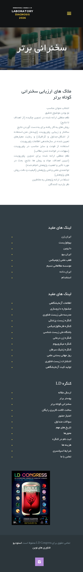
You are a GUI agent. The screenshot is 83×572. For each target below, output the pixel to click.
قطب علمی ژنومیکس (60, 260)
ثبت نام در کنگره (61, 439)
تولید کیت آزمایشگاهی (58, 367)
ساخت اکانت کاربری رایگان (56, 410)
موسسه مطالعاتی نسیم (59, 266)
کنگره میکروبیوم (62, 344)
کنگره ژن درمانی (62, 338)
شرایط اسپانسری (62, 451)
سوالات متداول (62, 422)
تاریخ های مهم (63, 427)
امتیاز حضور (64, 416)
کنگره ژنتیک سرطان (60, 349)
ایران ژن (66, 236)
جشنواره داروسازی (60, 309)
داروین (67, 248)
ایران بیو (66, 254)
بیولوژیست (65, 242)
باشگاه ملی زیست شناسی (57, 332)
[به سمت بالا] (76, 562)
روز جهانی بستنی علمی (59, 355)
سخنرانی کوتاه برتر (60, 404)
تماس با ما (65, 456)
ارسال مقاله (64, 392)
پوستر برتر (65, 398)
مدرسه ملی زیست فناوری (57, 315)
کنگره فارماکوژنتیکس (59, 326)
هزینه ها (66, 445)
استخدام (66, 277)
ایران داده (65, 272)
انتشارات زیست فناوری (58, 361)
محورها (67, 433)
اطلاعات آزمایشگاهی (60, 303)
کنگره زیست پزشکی (60, 320)
